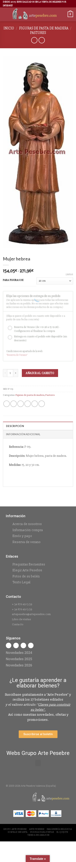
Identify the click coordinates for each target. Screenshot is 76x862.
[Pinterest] (31, 645)
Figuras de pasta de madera (43, 28)
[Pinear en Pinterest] (34, 404)
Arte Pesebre (36, 829)
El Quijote (62, 832)
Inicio (9, 28)
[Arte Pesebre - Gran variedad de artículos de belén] (35, 14)
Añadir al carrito (40, 373)
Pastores (38, 32)
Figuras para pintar (42, 832)
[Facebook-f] (8, 645)
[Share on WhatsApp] (6, 404)
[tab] (38, 426)
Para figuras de (13, 280)
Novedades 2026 (19, 665)
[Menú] (5, 14)
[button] (38, 763)
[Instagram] (16, 645)
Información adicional (23, 434)
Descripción (15, 426)
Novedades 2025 (19, 659)
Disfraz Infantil (18, 832)
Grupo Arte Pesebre (15, 829)
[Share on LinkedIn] (41, 404)
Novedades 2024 (19, 653)
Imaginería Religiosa (59, 829)
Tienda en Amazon (38, 835)
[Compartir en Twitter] (20, 404)
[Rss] (23, 645)
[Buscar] (63, 14)
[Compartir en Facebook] (13, 404)
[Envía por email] (27, 404)
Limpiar (69, 274)
